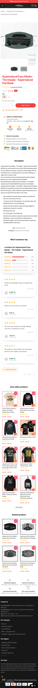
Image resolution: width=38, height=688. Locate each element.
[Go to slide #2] (23, 69)
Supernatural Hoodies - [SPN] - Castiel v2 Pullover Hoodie (9, 494)
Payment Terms (5, 645)
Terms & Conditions (6, 626)
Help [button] (35, 685)
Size (3, 94)
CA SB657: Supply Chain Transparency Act (13, 634)
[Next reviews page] (34, 374)
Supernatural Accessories (15, 11)
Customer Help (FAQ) (7, 653)
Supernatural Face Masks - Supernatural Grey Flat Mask (27, 565)
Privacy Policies (5, 629)
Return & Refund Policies (8, 648)
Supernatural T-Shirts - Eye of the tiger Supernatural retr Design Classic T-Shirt (9, 465)
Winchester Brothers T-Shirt (28, 437)
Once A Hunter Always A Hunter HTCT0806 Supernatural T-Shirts (9, 410)
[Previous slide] (4, 41)
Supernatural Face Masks (9, 14)
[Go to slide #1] (14, 69)
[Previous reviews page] (25, 374)
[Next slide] (34, 41)
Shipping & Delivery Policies (9, 642)
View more (19, 507)
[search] (32, 5)
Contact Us (4, 650)
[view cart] (35, 5)
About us (3, 624)
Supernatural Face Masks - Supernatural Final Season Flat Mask (9, 565)
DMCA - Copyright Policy (8, 631)
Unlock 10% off (3, 680)
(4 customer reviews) (16, 87)
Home (3, 11)
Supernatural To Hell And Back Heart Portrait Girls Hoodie (27, 410)
